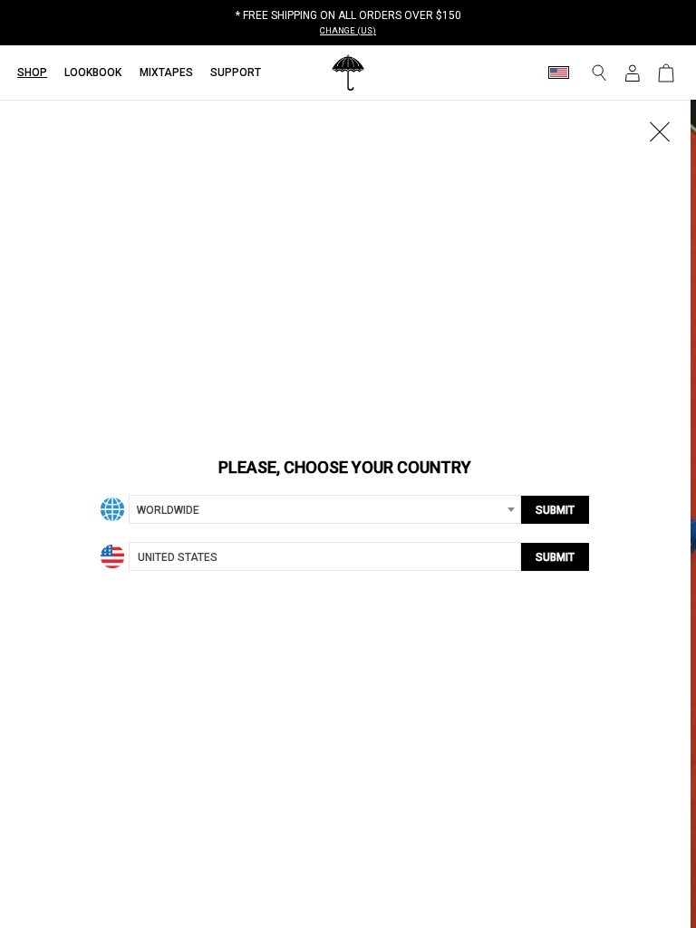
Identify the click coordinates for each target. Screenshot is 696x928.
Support (235, 72)
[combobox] (325, 509)
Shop (32, 72)
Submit (555, 510)
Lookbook (92, 72)
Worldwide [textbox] (168, 510)
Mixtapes (166, 72)
